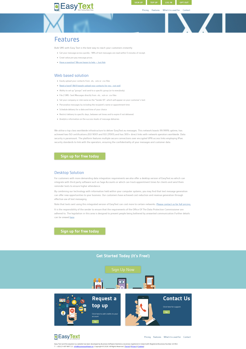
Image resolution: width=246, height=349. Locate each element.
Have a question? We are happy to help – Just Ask (82, 62)
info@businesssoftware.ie (83, 346)
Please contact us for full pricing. (173, 204)
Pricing (145, 10)
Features (156, 10)
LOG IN (168, 2)
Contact (186, 10)
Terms (127, 346)
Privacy (133, 346)
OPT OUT (184, 2)
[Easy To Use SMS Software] (73, 12)
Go (95, 321)
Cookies (141, 346)
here (72, 217)
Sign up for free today (80, 156)
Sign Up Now (123, 269)
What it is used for (171, 10)
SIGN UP (139, 2)
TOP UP (153, 2)
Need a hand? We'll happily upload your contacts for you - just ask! (90, 85)
